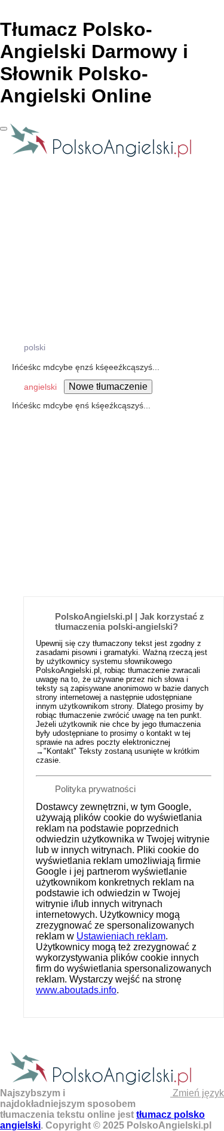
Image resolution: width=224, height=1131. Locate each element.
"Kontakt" (60, 751)
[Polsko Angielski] (100, 156)
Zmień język (197, 1093)
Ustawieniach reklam (120, 936)
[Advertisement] (112, 471)
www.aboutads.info (76, 990)
